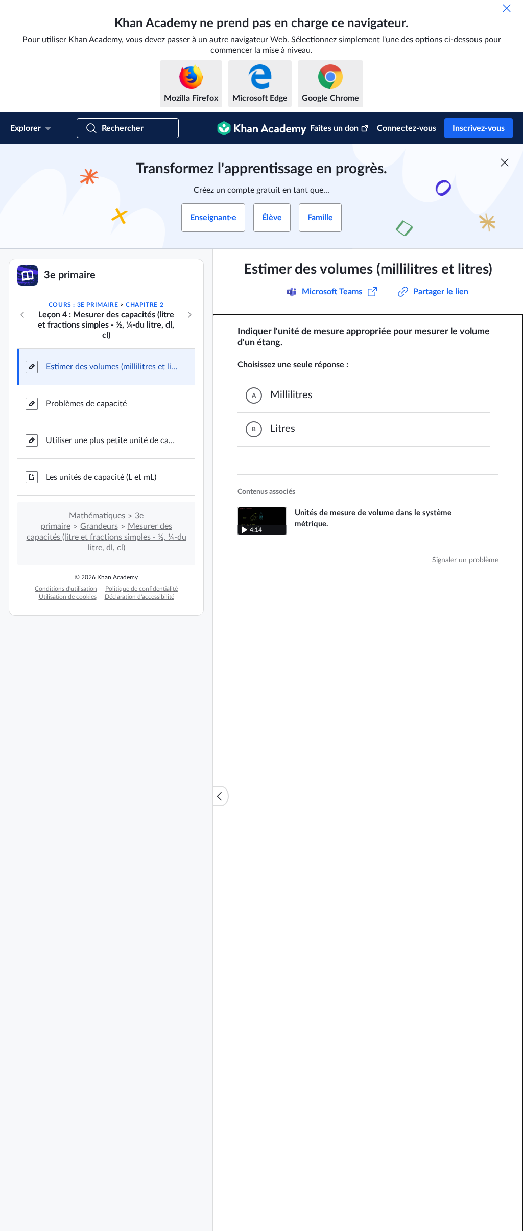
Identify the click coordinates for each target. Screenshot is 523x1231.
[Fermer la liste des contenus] (220, 796)
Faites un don (334, 128)
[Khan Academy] (261, 128)
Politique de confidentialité (141, 589)
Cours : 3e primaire (83, 304)
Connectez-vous (406, 128)
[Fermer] (506, 8)
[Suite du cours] (189, 315)
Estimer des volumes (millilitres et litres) (112, 367)
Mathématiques (97, 516)
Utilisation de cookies (68, 597)
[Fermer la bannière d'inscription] (504, 162)
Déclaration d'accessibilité (139, 597)
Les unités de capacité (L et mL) (101, 477)
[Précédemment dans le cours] (22, 315)
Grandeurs (99, 526)
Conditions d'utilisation (66, 589)
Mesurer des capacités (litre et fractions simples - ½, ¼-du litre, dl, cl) (106, 537)
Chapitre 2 (144, 304)
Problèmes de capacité (86, 404)
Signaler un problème (465, 560)
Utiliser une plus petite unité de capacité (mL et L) (112, 440)
